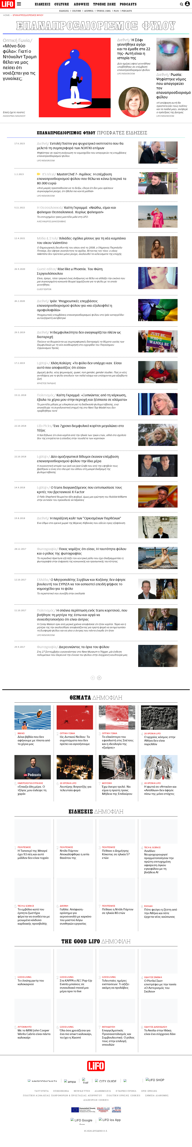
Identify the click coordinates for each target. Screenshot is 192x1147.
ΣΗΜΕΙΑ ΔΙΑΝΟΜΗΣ (157, 1095)
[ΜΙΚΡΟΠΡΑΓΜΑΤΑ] (43, 1080)
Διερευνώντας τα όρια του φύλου (84, 647)
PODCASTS (128, 4)
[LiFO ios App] (110, 1121)
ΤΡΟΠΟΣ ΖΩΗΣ (104, 4)
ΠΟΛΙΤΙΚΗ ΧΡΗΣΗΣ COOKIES (123, 1095)
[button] (19, 4)
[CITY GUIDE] (106, 1080)
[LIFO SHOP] (155, 1081)
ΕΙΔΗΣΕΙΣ (43, 4)
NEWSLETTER (82, 1091)
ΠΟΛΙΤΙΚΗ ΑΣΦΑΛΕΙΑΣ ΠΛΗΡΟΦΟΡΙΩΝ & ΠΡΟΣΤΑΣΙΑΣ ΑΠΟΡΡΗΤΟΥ (62, 1095)
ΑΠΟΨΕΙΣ (81, 4)
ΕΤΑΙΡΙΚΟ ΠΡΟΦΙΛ (126, 1091)
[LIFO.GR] (7, 5)
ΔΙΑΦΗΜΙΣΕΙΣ (103, 1091)
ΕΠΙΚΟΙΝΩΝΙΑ (61, 1091)
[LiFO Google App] (82, 1121)
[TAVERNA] (132, 1080)
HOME (6, 15)
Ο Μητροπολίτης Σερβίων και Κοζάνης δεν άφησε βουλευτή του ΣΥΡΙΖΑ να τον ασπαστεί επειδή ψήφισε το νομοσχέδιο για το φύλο (81, 584)
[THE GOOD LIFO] (85, 1081)
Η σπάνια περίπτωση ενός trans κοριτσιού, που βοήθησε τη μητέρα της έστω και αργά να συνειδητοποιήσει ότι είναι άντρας (82, 615)
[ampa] (70, 1080)
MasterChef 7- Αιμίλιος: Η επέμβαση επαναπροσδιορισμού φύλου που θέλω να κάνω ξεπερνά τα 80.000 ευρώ (81, 179)
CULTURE (61, 4)
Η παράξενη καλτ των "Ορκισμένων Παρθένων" (85, 518)
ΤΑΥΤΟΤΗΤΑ (41, 1091)
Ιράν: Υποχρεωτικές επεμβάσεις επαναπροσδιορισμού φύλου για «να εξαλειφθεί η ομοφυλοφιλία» (74, 305)
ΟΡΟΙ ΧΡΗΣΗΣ (149, 1091)
